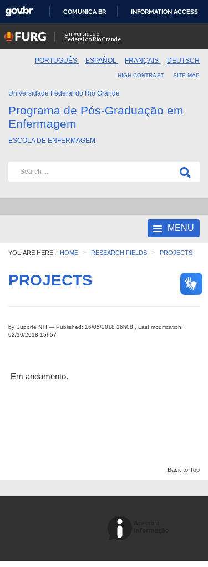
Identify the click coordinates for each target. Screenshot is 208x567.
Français (142, 60)
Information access (164, 12)
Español (101, 60)
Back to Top (184, 469)
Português (57, 60)
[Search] (183, 171)
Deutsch (183, 60)
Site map (186, 75)
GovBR (19, 11)
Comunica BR (84, 12)
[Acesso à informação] (140, 529)
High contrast (141, 75)
